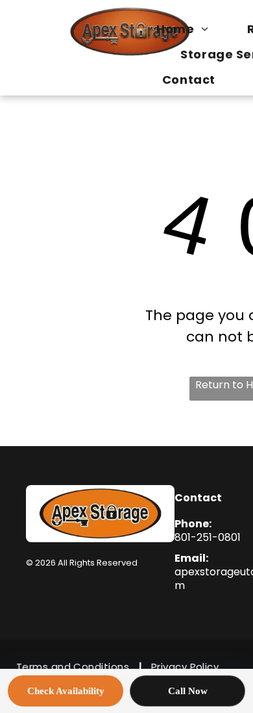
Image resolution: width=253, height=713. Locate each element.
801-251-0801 (208, 537)
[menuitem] (188, 29)
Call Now (188, 691)
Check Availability (65, 691)
